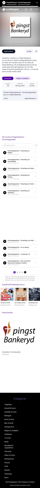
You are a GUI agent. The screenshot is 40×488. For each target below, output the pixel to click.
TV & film (7, 438)
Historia (7, 462)
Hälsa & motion (9, 455)
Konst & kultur (9, 419)
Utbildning (8, 434)
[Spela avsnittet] (5, 152)
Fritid (6, 466)
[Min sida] (26, 9)
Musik (6, 442)
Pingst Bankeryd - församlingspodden (22, 92)
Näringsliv (7, 416)
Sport (6, 477)
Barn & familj (8, 423)
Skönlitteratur (9, 459)
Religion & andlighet (22, 78)
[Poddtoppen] (10, 9)
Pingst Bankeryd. (15, 95)
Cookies (31, 482)
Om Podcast (23, 482)
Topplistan (8, 404)
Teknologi (7, 451)
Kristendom (7, 78)
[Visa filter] (36, 145)
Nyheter (7, 470)
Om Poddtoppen (11, 482)
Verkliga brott (9, 427)
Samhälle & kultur (10, 412)
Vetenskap (8, 474)
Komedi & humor (10, 408)
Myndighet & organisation (8, 446)
